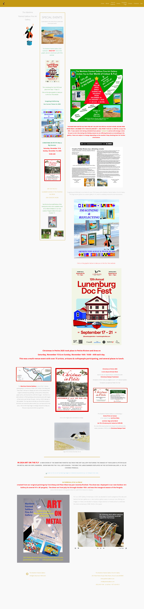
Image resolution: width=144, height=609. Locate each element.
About (107, 3)
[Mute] (107, 144)
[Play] (82, 144)
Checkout (136, 3)
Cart (141, 3)
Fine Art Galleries (112, 3)
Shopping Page (124, 3)
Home (102, 3)
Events (118, 3)
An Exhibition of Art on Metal (72, 482)
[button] (77, 529)
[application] (96, 143)
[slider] (110, 143)
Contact (130, 3)
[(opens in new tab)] (52, 43)
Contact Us (104, 131)
